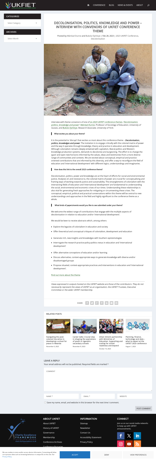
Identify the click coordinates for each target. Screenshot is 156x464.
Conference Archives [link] (52, 442)
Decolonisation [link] (98, 38)
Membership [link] (49, 437)
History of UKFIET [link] (51, 428)
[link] (20, 5)
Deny (106, 455)
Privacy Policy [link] (7, 457)
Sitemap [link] (84, 423)
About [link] (139, 7)
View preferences (138, 455)
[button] (120, 435)
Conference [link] (99, 5)
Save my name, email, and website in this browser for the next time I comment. (83, 402)
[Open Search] (148, 5)
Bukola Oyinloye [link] (93, 36)
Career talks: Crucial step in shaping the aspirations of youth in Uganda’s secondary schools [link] (84, 340)
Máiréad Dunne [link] (74, 36)
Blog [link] (111, 5)
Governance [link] (48, 432)
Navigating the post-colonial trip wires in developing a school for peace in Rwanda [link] (56, 340)
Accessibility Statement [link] (90, 437)
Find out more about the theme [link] (65, 275)
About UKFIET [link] (49, 423)
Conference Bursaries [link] (53, 446)
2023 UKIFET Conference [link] (127, 36)
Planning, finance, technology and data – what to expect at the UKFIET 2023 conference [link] (136, 340)
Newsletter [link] (85, 428)
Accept (75, 455)
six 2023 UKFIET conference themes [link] (106, 122)
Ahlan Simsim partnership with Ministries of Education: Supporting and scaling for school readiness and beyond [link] (111, 341)
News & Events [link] (125, 5)
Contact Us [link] (85, 432)
